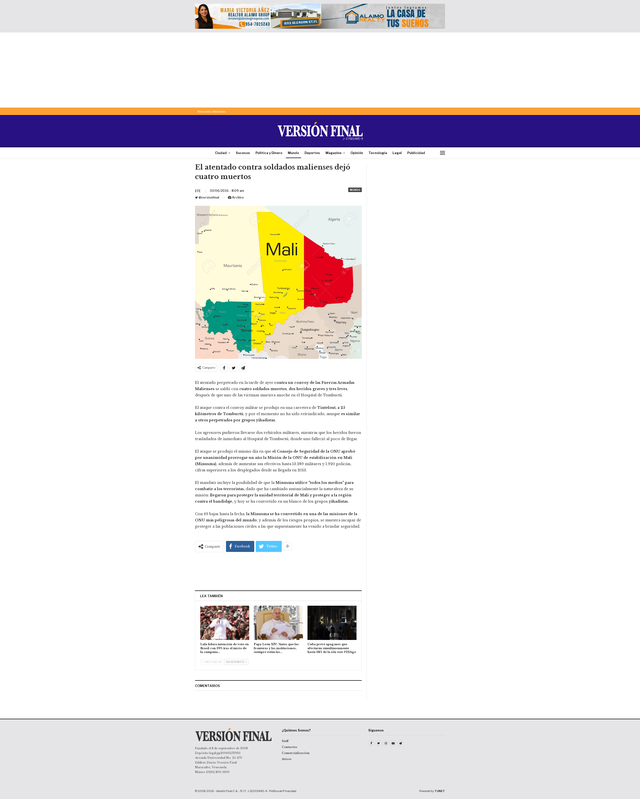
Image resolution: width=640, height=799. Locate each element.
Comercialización (296, 753)
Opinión (356, 153)
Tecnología (377, 153)
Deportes (312, 153)
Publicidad (416, 153)
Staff (285, 741)
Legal (397, 153)
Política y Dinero (269, 153)
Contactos (289, 747)
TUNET (439, 791)
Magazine (334, 153)
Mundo (293, 153)
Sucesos (243, 153)
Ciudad (221, 153)
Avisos (287, 759)
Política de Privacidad (282, 791)
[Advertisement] (320, 70)
